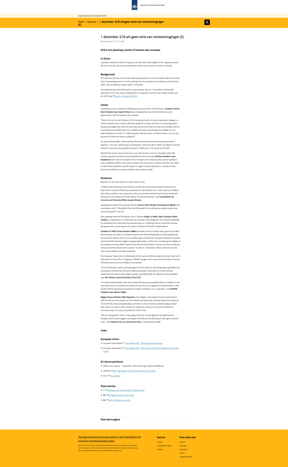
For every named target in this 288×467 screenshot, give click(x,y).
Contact (160, 442)
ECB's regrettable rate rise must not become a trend (133, 371)
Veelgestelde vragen (164, 446)
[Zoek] (207, 22)
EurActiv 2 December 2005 (125, 96)
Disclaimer (183, 449)
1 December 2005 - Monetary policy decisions (143, 343)
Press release (114, 376)
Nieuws (91, 21)
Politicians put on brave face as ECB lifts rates (125, 390)
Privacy (182, 453)
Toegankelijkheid (185, 457)
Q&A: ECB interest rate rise (119, 400)
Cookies (182, 442)
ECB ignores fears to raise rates (121, 395)
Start (81, 21)
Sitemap (160, 449)
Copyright (183, 446)
